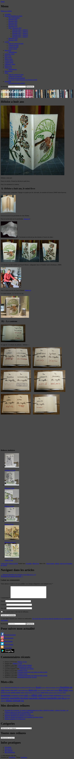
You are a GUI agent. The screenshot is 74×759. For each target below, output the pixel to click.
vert (68, 698)
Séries (6, 73)
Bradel (38, 687)
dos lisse (63, 690)
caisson (57, 687)
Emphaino (24, 757)
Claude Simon (9, 62)
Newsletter (8, 747)
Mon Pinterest (8, 641)
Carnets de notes (13, 45)
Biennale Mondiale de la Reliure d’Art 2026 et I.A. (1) (18, 574)
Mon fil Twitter (8, 644)
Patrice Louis (9, 59)
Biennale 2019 (12, 26)
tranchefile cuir (54, 698)
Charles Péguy (9, 61)
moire (64, 692)
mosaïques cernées (17, 695)
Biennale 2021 (12, 24)
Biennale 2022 (12, 23)
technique (57, 695)
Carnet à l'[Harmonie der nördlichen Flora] (18, 714)
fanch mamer (50, 563)
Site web (3, 608)
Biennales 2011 (13, 38)
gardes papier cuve (17, 692)
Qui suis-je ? (8, 749)
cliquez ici (27, 219)
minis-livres (59, 692)
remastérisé (46, 695)
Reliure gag (8, 66)
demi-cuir (33, 690)
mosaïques (6, 695)
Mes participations (14, 17)
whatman (3, 701)
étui (22, 701)
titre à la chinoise (65, 695)
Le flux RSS (8, 648)
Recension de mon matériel (16, 78)
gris (33, 692)
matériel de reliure (53, 692)
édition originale (13, 700)
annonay (3, 687)
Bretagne (43, 687)
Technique (8, 81)
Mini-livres (8, 50)
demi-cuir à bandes (42, 690)
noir (26, 695)
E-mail (3, 604)
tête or (64, 698)
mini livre (63, 563)
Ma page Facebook (10, 635)
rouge (51, 695)
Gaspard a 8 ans (22, 670)
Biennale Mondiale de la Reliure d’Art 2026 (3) (19, 715)
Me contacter (9, 750)
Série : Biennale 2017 (15, 28)
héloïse (57, 563)
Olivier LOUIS (13, 563)
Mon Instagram (8, 638)
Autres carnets (12, 49)
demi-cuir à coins (52, 690)
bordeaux (33, 687)
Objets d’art (8, 67)
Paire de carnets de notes (15, 43)
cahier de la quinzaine (50, 687)
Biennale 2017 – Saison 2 (20, 31)
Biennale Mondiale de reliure (13, 16)
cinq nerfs (13, 690)
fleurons (70, 690)
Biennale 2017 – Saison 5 (20, 36)
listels (46, 692)
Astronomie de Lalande (24, 667)
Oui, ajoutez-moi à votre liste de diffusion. (16, 612)
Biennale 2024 (12, 21)
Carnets (7, 42)
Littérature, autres (10, 64)
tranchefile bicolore (19, 698)
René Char (8, 55)
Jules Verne (8, 57)
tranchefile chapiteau (37, 698)
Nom (3, 601)
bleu (29, 687)
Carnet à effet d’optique (24, 665)
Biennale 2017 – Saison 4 (20, 35)
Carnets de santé (13, 47)
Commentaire (5, 598)
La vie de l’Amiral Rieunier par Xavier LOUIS (22, 80)
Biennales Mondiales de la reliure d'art (16, 687)
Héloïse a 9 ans (22, 662)
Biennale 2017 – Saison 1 (20, 30)
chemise (7, 690)
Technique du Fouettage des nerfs (12, 576)
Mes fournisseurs (10, 752)
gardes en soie (6, 692)
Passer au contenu (6, 11)
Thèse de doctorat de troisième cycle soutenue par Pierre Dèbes (24, 717)
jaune (43, 692)
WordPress (12, 757)
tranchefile (5, 698)
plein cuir (36, 695)
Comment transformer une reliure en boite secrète (32, 672)
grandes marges (28, 692)
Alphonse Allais (9, 54)
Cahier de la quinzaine (15, 76)
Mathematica (8, 71)
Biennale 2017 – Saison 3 (20, 33)
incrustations (37, 692)
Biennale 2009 (12, 40)
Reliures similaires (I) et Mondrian (15, 719)
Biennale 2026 (12, 19)
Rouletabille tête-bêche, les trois (27, 677)
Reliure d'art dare (12, 91)
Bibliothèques (12, 52)
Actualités (8, 14)
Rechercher (4, 86)
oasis (29, 695)
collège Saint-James (23, 690)
